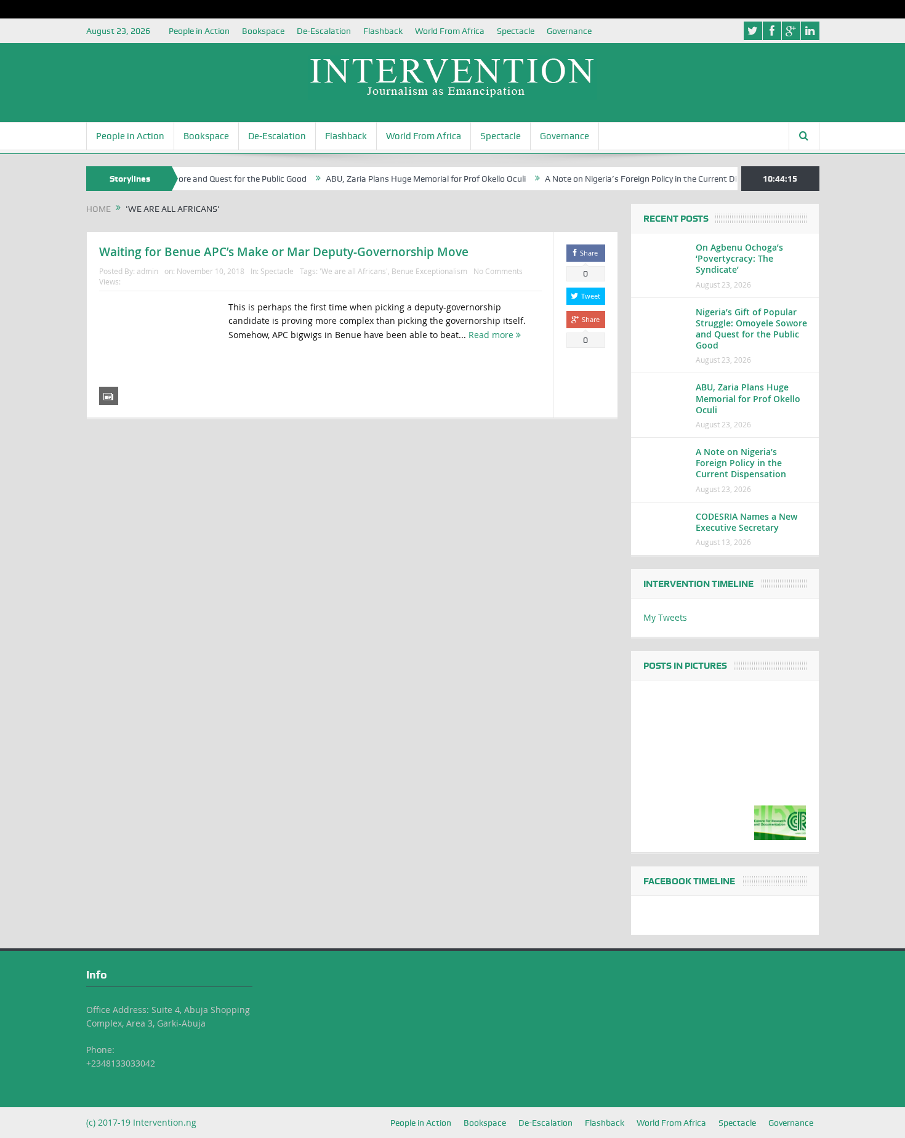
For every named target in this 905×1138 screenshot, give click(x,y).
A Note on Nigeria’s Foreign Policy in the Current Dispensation (640, 179)
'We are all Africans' (354, 271)
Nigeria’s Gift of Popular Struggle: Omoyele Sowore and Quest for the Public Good (751, 329)
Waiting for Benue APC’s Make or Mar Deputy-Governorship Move (284, 252)
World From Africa (450, 31)
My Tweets (665, 617)
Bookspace (263, 31)
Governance (569, 31)
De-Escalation (324, 31)
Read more (492, 335)
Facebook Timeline (689, 881)
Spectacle (515, 31)
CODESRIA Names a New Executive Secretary (746, 521)
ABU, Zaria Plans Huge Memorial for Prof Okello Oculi (404, 179)
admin (147, 271)
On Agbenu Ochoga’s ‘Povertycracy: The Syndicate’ (739, 258)
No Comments (498, 271)
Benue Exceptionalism (429, 271)
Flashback (383, 31)
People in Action (199, 31)
